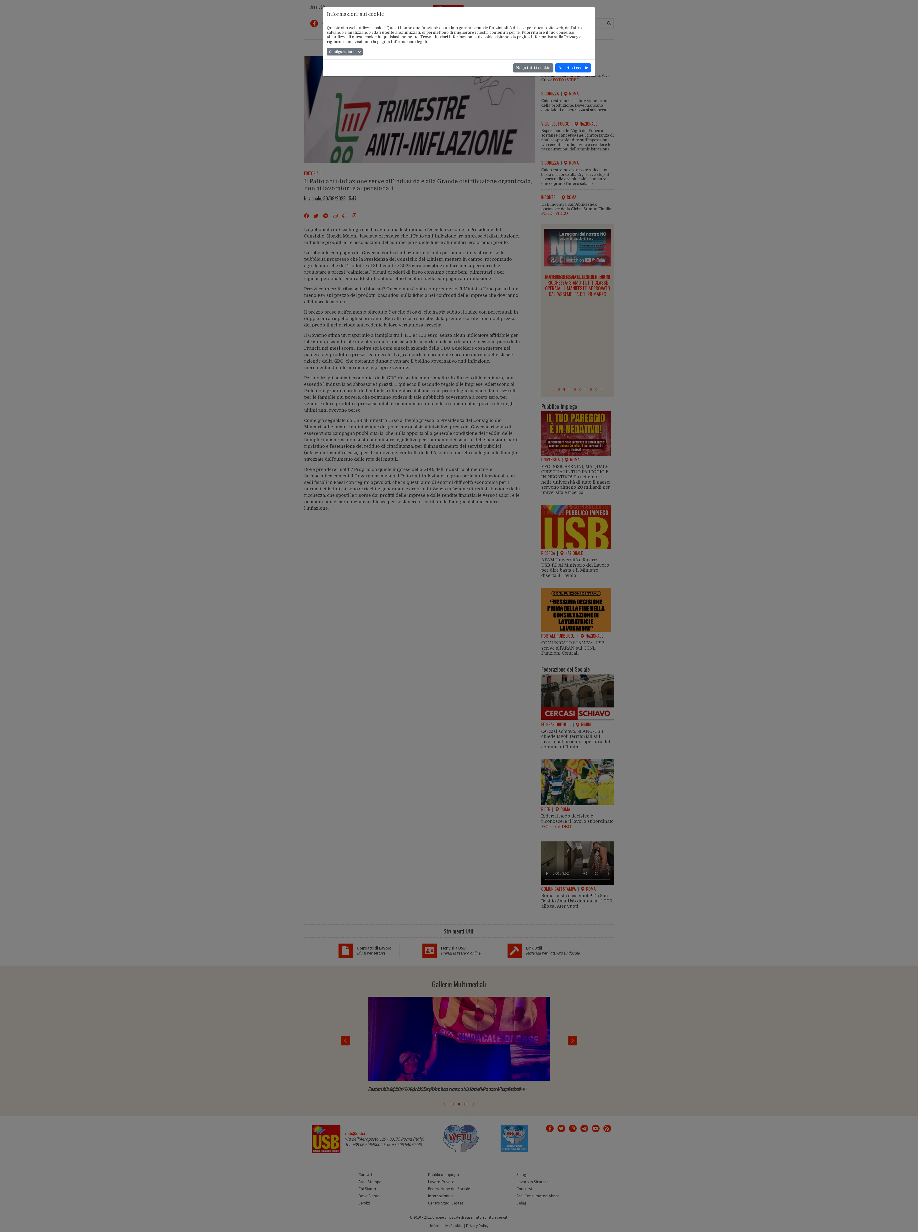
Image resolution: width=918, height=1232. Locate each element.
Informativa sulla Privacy (554, 37)
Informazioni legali (409, 42)
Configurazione (342, 52)
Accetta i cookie (573, 68)
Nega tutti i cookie (533, 68)
